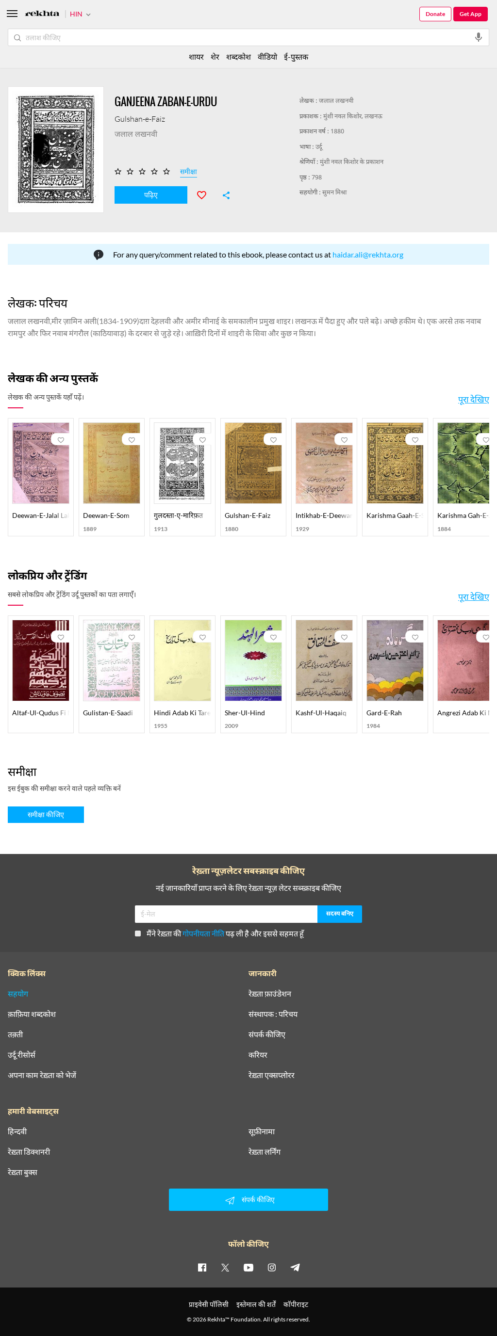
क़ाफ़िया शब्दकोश (32, 1014)
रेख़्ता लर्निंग (264, 1152)
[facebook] (202, 1267)
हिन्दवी (17, 1131)
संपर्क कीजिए (266, 1034)
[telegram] (295, 1267)
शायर (196, 56)
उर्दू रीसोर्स (21, 1055)
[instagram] (272, 1267)
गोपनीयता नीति (203, 933)
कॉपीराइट (295, 1304)
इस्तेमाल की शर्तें (256, 1304)
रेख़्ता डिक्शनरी (29, 1152)
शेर (215, 56)
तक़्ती (15, 1034)
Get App (470, 13)
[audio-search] (478, 37)
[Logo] (42, 15)
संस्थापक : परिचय (273, 1014)
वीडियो (267, 56)
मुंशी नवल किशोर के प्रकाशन (351, 162)
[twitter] (225, 1267)
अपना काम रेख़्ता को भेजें (42, 1075)
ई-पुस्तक (296, 56)
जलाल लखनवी (336, 101)
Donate (435, 13)
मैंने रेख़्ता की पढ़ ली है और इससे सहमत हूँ (225, 933)
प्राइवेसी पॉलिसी (209, 1304)
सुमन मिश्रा (334, 193)
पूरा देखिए (473, 399)
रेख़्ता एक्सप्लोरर (271, 1075)
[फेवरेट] (205, 194)
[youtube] (248, 1267)
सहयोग (18, 994)
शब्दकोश (238, 56)
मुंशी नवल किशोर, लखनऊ (352, 117)
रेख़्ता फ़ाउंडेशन (269, 994)
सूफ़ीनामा (261, 1131)
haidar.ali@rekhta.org (367, 254)
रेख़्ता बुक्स (22, 1172)
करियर (257, 1055)
